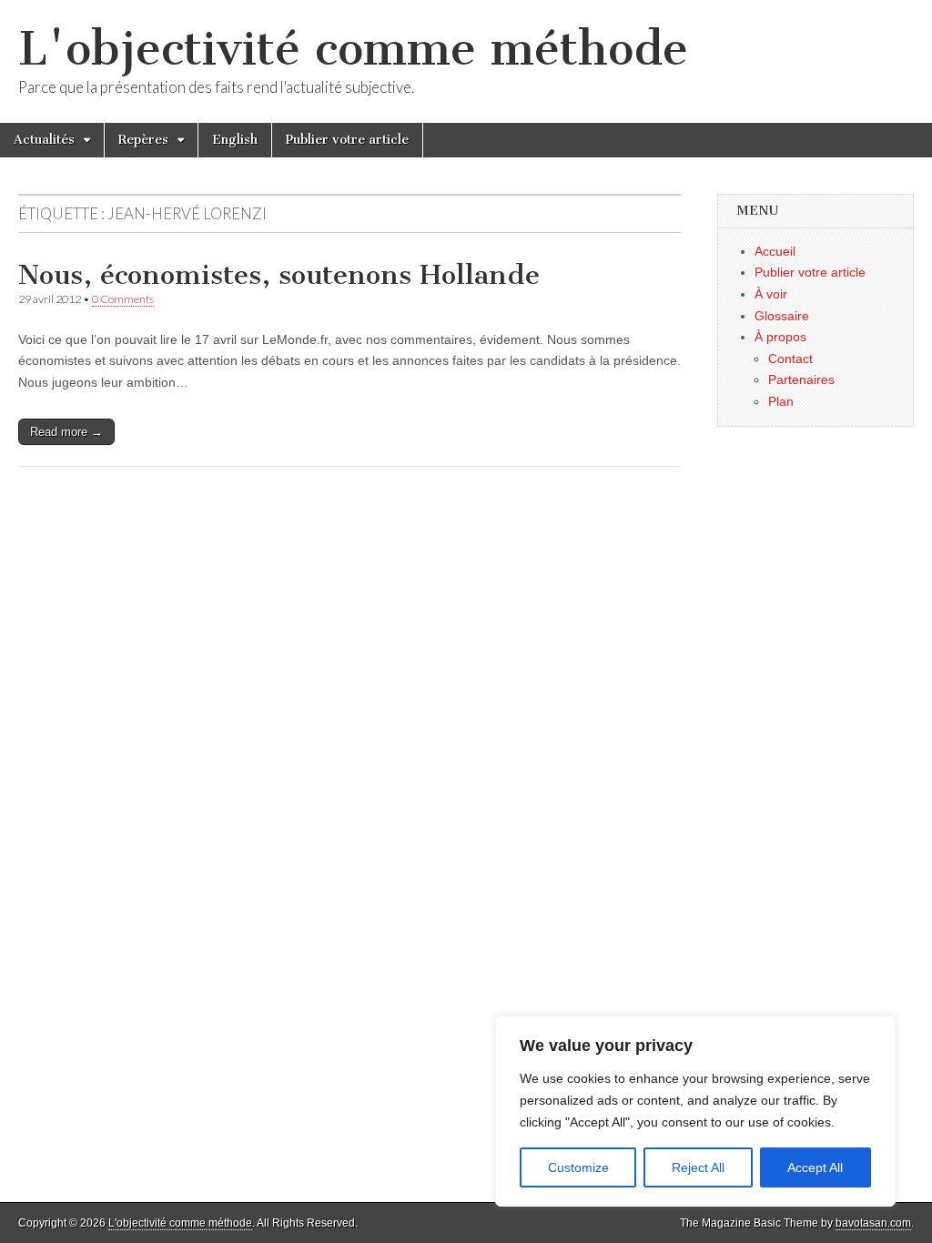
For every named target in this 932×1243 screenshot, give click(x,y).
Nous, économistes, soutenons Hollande (279, 274)
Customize (578, 1167)
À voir (771, 294)
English (235, 139)
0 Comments (123, 299)
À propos (780, 336)
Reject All (698, 1167)
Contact (790, 358)
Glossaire (782, 315)
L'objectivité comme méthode (353, 48)
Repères (143, 139)
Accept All (815, 1167)
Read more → (66, 432)
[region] (695, 1111)
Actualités (44, 139)
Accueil (775, 251)
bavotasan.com (873, 1223)
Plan (781, 401)
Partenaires (801, 379)
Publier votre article (347, 139)
